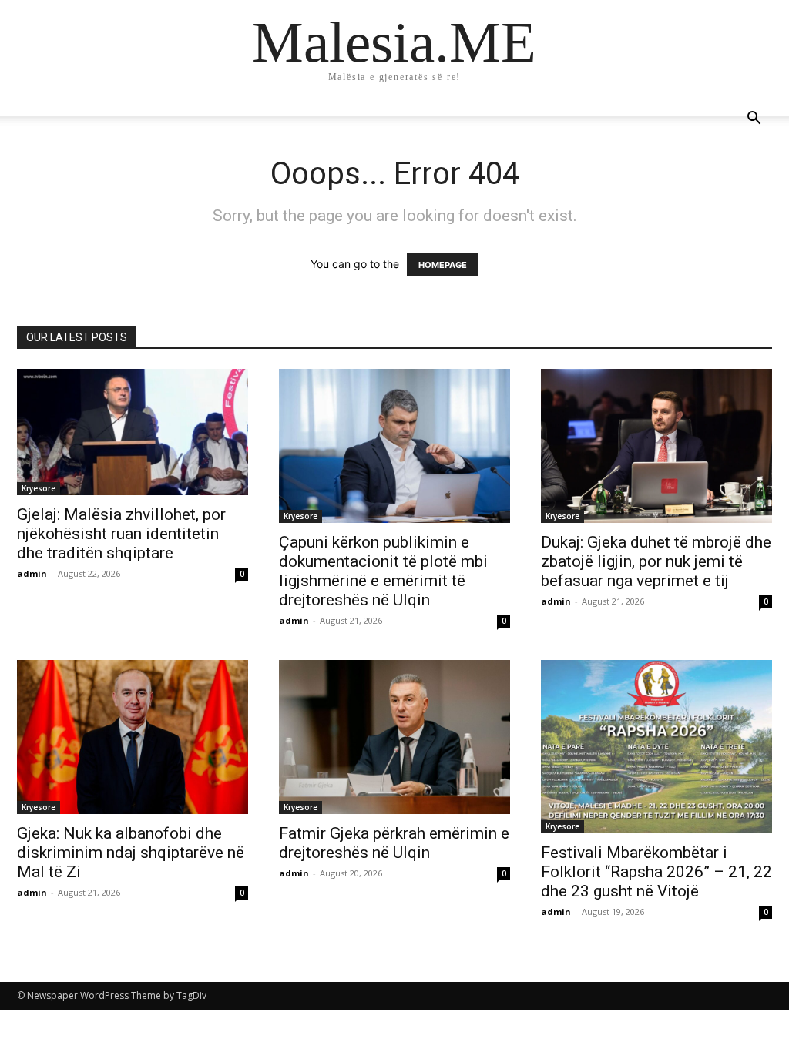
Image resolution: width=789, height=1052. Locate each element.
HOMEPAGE (442, 265)
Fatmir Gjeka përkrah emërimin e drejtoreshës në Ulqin (394, 843)
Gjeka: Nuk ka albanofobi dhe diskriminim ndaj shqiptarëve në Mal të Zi (130, 852)
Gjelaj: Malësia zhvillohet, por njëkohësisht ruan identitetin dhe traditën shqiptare (121, 533)
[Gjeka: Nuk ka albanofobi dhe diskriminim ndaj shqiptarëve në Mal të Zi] (132, 737)
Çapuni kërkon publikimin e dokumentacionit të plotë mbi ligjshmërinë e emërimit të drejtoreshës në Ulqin (383, 571)
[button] (753, 119)
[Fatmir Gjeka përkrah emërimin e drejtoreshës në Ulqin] (394, 737)
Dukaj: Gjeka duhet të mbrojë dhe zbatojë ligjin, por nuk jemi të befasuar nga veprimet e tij (656, 561)
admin (32, 573)
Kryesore (38, 488)
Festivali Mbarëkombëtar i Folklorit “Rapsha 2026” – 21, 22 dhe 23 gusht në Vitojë (656, 871)
